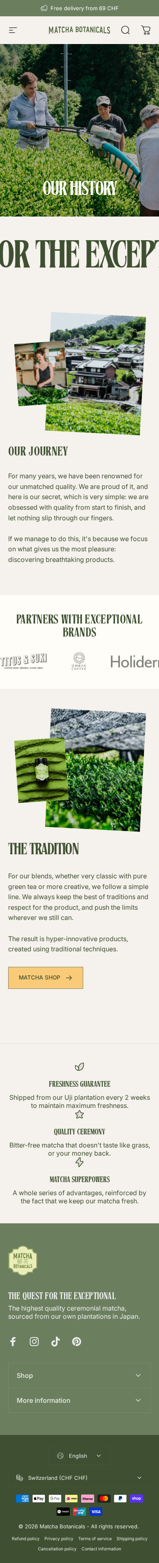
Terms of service (95, 1538)
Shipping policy (132, 1538)
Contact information (101, 1549)
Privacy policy (58, 1538)
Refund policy (26, 1538)
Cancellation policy (57, 1549)
